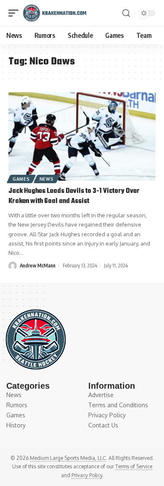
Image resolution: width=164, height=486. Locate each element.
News (47, 179)
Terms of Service (133, 466)
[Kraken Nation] (54, 13)
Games (21, 179)
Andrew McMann (38, 265)
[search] (126, 13)
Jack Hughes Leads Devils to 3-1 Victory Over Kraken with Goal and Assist (74, 196)
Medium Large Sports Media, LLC (68, 458)
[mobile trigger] (15, 13)
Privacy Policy (86, 475)
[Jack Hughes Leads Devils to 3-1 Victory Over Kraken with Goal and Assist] (82, 136)
